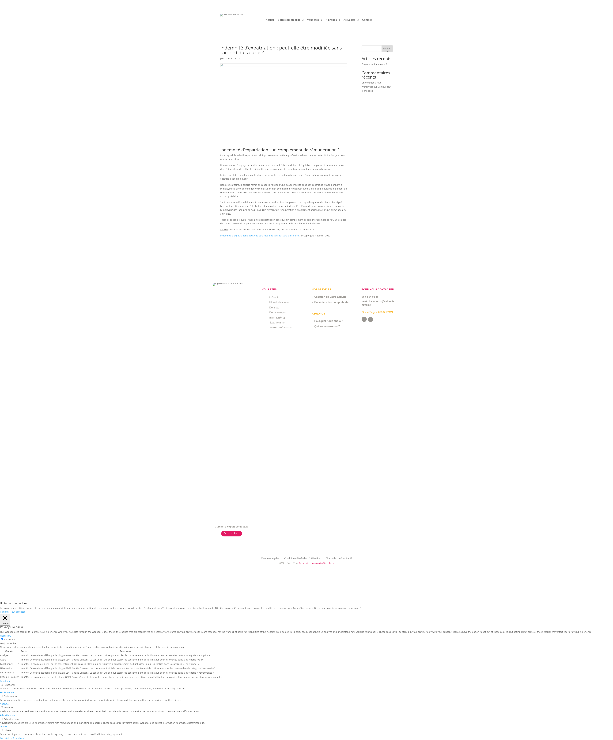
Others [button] (3, 726)
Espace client (231, 533)
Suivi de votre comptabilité (331, 302)
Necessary (9, 639)
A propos (331, 20)
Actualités (350, 20)
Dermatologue (277, 312)
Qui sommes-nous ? (327, 326)
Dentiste (274, 307)
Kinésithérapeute (279, 302)
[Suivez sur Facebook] (364, 319)
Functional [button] (5, 681)
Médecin (274, 297)
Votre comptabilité (289, 20)
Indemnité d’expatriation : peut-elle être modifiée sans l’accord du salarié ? (260, 235)
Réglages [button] (5, 611)
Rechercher (387, 49)
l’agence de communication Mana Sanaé (316, 563)
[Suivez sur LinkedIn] (370, 319)
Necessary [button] (5, 635)
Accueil (270, 20)
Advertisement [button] (8, 715)
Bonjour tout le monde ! (374, 64)
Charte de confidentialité (339, 558)
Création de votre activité (330, 296)
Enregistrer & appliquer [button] (12, 738)
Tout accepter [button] (17, 611)
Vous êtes (313, 20)
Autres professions (280, 327)
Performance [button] (7, 692)
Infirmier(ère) (277, 317)
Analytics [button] (5, 703)
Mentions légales (270, 558)
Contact (367, 20)
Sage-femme (276, 322)
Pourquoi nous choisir (328, 321)
